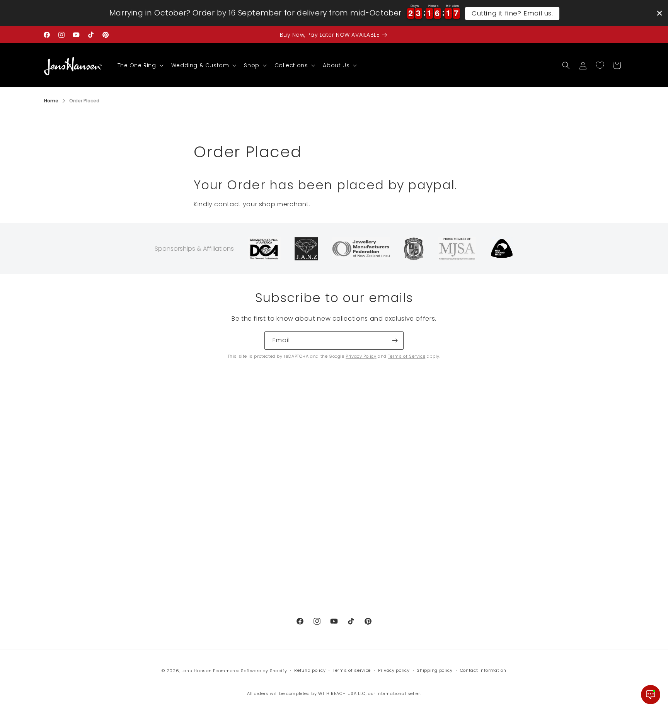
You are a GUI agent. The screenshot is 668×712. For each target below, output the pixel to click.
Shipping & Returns (220, 501)
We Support (61, 541)
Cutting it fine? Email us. (512, 13)
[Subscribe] (394, 340)
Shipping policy (435, 670)
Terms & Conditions (222, 569)
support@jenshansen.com (383, 459)
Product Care (212, 555)
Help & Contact (66, 501)
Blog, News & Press (71, 514)
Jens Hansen (197, 671)
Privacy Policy (361, 356)
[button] (140, 65)
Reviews (55, 528)
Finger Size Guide (218, 528)
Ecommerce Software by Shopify (250, 671)
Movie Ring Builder (71, 555)
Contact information (483, 670)
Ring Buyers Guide (219, 514)
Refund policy (213, 596)
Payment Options (218, 473)
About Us (57, 460)
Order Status (211, 460)
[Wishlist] (599, 65)
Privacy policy (394, 670)
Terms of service (352, 670)
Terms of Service (407, 356)
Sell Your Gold (64, 487)
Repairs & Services (71, 473)
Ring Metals (210, 541)
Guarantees (210, 487)
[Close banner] (659, 13)
